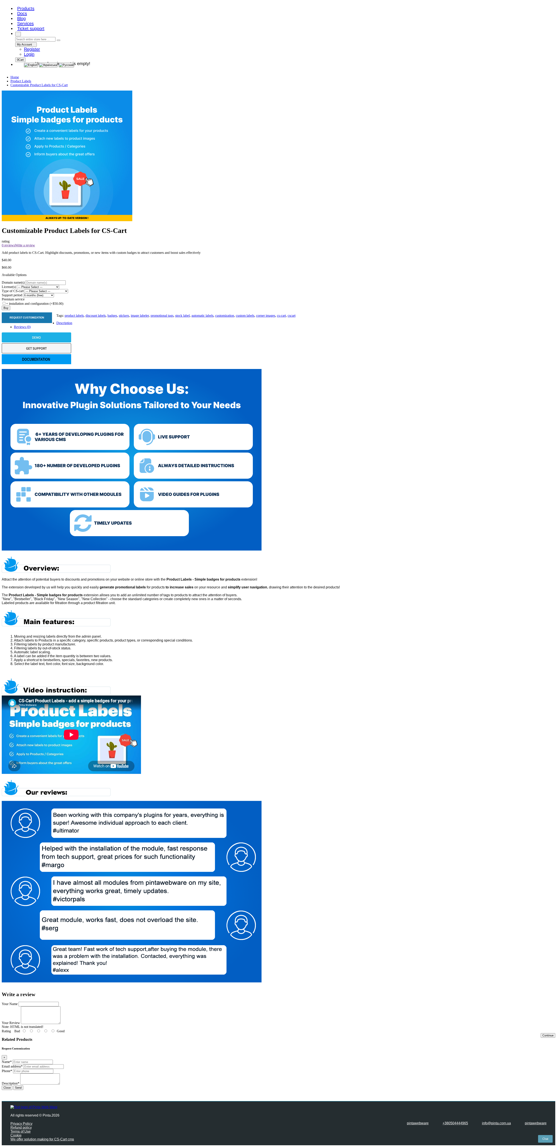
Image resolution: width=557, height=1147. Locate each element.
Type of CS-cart (13, 291)
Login (29, 54)
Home (14, 77)
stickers (124, 315)
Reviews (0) (22, 327)
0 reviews (8, 245)
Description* (10, 1083)
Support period (12, 295)
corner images (265, 315)
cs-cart (281, 315)
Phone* (7, 1071)
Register (32, 49)
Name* (7, 1062)
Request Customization (27, 317)
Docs (22, 13)
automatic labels (202, 315)
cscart (291, 315)
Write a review (25, 245)
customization (224, 315)
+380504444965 (455, 1123)
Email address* (12, 1066)
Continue (548, 1035)
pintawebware (418, 1123)
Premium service (13, 299)
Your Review (11, 1023)
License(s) (9, 287)
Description (64, 323)
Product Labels (20, 81)
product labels (74, 315)
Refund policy (21, 1127)
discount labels (96, 315)
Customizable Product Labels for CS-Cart (39, 85)
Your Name (10, 1004)
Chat (545, 1138)
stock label (182, 315)
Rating (6, 1031)
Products (25, 8)
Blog (21, 18)
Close (7, 1087)
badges (112, 315)
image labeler (140, 315)
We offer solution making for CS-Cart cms (42, 1139)
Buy (5, 308)
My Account (25, 44)
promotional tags (162, 315)
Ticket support (30, 28)
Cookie (16, 1135)
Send (18, 1087)
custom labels (245, 315)
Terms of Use (20, 1131)
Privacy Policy (21, 1123)
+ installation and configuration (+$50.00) (34, 303)
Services (25, 23)
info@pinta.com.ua (496, 1123)
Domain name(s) (13, 282)
